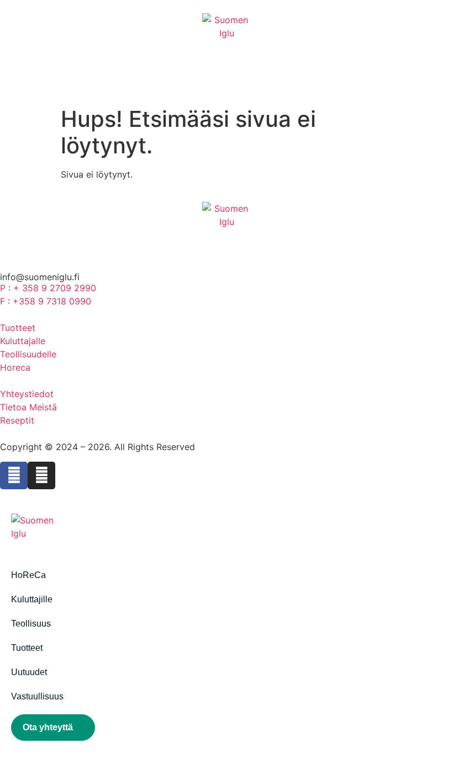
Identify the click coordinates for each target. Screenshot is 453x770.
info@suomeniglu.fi (40, 276)
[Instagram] (41, 475)
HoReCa (28, 575)
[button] (20, 761)
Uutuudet (29, 672)
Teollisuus (31, 623)
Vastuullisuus (37, 696)
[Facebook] (14, 475)
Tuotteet (27, 648)
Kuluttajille (31, 599)
